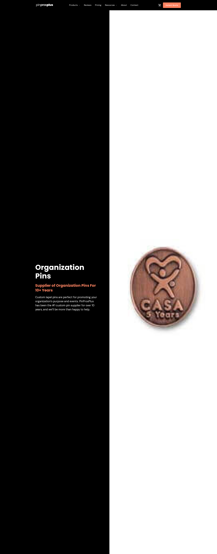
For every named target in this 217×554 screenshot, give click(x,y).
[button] (74, 5)
